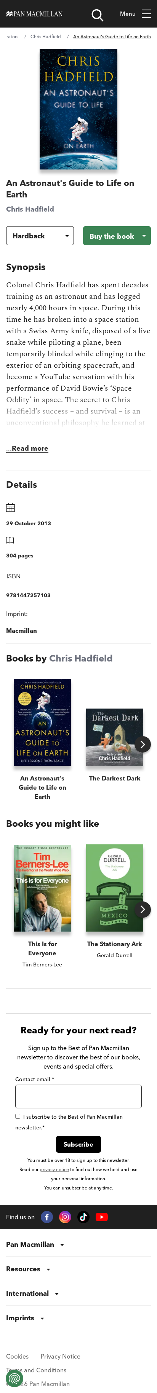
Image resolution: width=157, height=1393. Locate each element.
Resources (23, 1268)
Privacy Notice (60, 1356)
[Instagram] (65, 1217)
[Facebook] (47, 1217)
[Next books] (143, 744)
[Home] (34, 13)
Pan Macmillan (30, 1244)
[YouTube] (102, 1217)
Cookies (17, 1356)
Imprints (20, 1317)
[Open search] (97, 15)
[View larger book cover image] (78, 109)
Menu (128, 13)
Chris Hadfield (45, 36)
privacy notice (54, 1169)
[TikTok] (83, 1217)
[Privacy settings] (14, 1378)
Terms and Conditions (36, 1370)
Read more (30, 448)
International (27, 1293)
